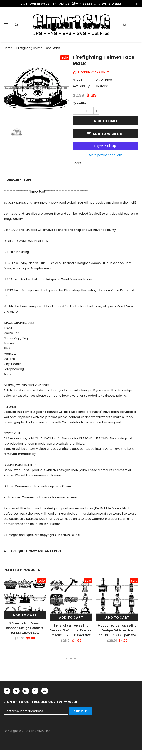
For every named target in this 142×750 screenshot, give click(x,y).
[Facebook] (7, 691)
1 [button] (67, 658)
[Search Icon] (16, 25)
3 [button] (75, 658)
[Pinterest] (35, 691)
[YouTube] (44, 691)
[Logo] (71, 25)
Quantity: (80, 103)
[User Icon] (124, 25)
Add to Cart (25, 615)
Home (8, 48)
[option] (36, 88)
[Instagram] (25, 691)
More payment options (105, 155)
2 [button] (71, 658)
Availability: (81, 86)
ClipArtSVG (104, 80)
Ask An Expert (50, 551)
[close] (137, 4)
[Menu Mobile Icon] (6, 25)
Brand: (77, 80)
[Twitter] (16, 691)
